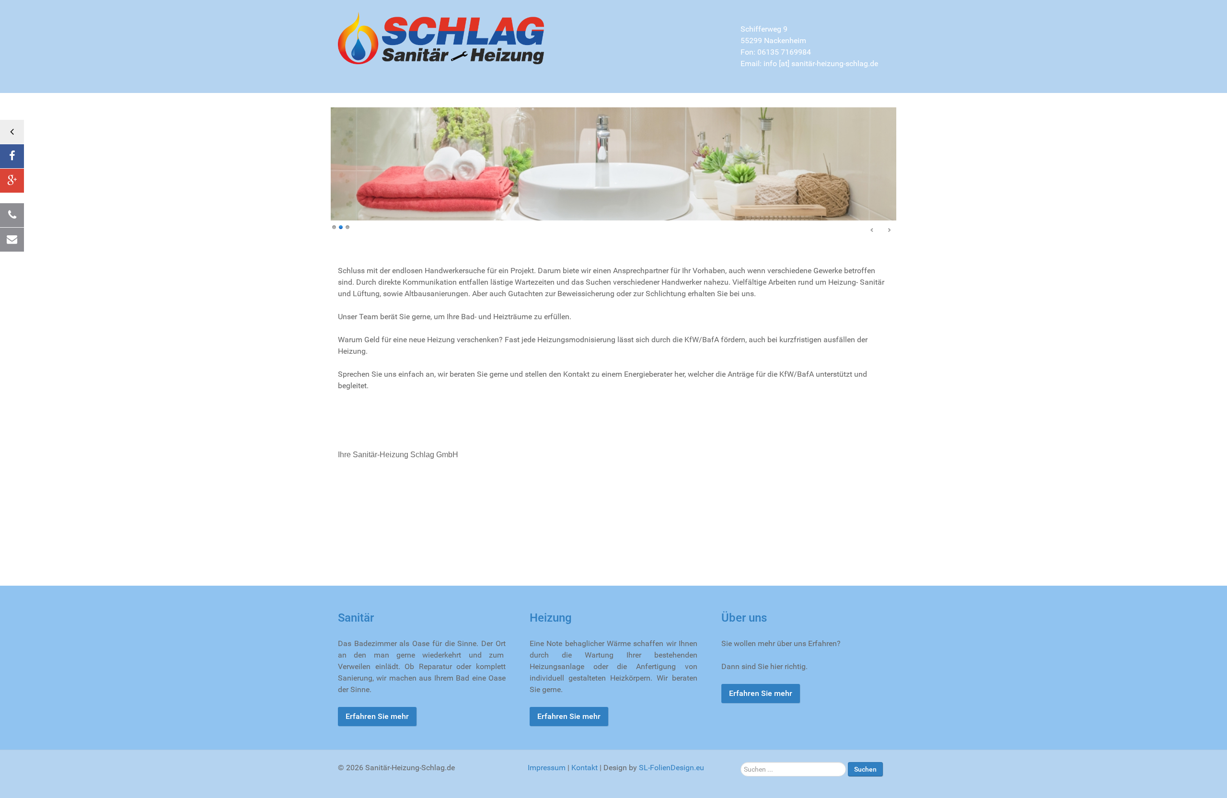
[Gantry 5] (441, 37)
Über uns (744, 618)
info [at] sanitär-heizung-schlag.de (821, 63)
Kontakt (584, 767)
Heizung (551, 618)
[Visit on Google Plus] (12, 181)
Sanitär (356, 618)
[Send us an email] (12, 240)
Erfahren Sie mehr (377, 716)
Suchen (865, 769)
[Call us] (12, 215)
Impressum (547, 767)
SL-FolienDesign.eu (671, 767)
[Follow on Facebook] (12, 156)
